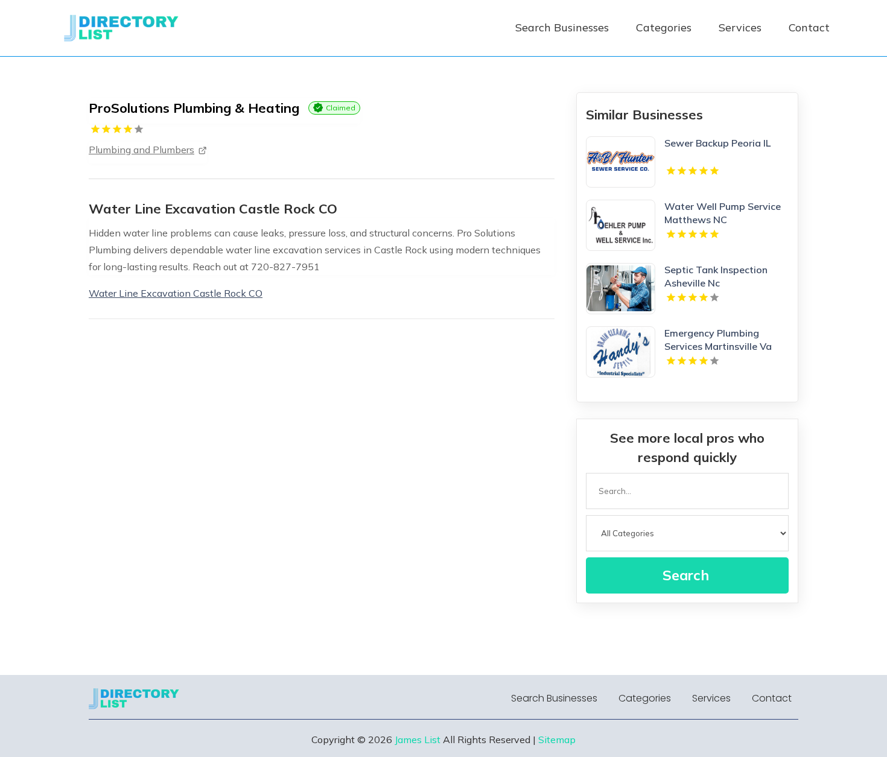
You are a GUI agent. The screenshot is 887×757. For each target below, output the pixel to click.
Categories (663, 27)
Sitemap (557, 739)
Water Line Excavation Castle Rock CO (175, 293)
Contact (809, 27)
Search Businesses (562, 27)
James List (417, 739)
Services (740, 27)
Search (686, 575)
